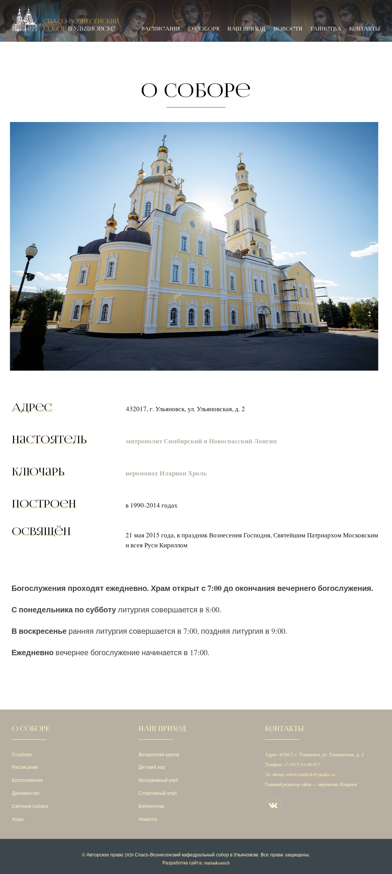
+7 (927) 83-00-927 (302, 764)
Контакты (364, 29)
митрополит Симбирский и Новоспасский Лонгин (201, 441)
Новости (287, 29)
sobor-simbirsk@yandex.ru (310, 774)
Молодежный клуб (158, 780)
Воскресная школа (159, 754)
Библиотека (151, 806)
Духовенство (25, 793)
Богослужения (27, 780)
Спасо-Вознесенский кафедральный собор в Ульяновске (196, 854)
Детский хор (152, 767)
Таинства (325, 29)
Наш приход (246, 29)
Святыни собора (30, 806)
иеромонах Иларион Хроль (166, 473)
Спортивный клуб (158, 793)
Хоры (18, 819)
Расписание (161, 29)
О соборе (204, 29)
